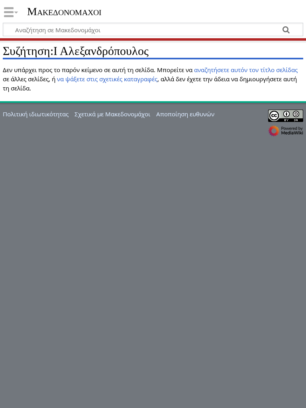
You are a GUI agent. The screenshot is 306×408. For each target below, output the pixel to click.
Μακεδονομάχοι (64, 11)
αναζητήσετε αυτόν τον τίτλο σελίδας (246, 70)
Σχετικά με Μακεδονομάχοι (112, 114)
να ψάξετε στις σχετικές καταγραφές (107, 79)
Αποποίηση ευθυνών (185, 114)
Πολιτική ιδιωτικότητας (36, 114)
